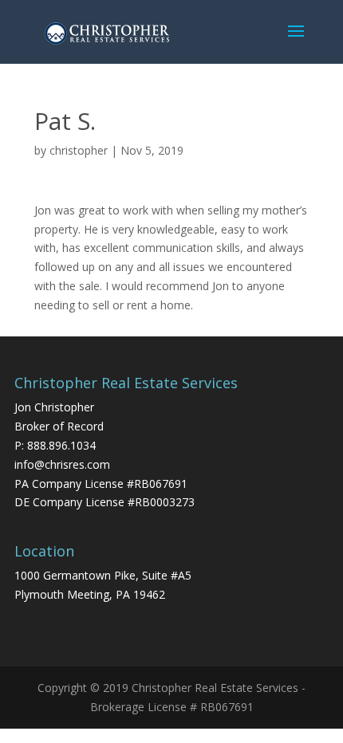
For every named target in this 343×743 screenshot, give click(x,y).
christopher (78, 150)
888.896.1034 (61, 445)
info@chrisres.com (62, 464)
